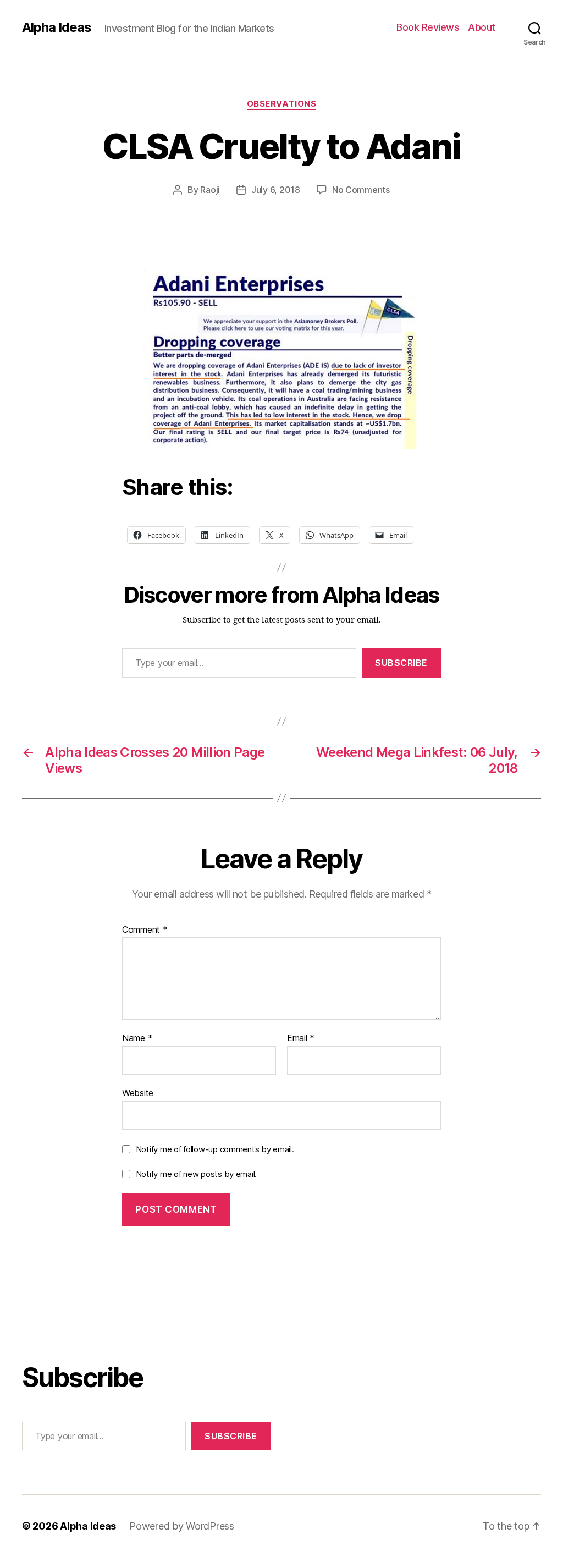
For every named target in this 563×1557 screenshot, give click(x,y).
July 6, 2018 (275, 189)
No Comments (361, 189)
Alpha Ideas (56, 27)
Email (300, 1038)
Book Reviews (427, 27)
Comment (145, 930)
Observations (282, 104)
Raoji (210, 189)
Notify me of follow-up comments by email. (215, 1149)
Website (137, 1092)
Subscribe (401, 662)
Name (137, 1038)
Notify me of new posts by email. (196, 1174)
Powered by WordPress (181, 1526)
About (481, 27)
